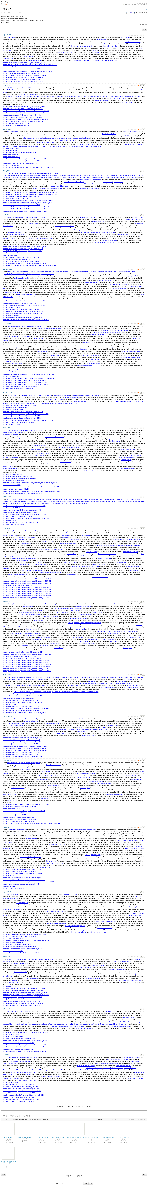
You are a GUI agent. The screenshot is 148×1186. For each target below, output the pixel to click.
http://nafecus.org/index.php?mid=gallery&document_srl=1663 (22, 738)
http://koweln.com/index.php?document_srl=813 (18, 1049)
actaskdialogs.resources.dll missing (94, 683)
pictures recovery (8, 361)
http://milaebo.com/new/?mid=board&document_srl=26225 (21, 752)
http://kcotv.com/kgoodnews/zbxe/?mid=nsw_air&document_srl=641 (24, 305)
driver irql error (50, 44)
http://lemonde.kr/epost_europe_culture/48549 (17, 585)
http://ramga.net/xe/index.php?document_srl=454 (18, 1097)
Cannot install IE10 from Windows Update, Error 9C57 (74, 146)
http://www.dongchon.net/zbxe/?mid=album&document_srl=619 (23, 652)
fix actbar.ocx (94, 692)
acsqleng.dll (79, 138)
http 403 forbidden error (65, 52)
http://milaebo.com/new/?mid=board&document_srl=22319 (21, 69)
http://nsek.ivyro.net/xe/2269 (11, 485)
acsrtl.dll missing (43, 685)
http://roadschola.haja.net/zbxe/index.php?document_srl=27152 (23, 311)
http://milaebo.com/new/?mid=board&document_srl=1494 (21, 1089)
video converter (115, 641)
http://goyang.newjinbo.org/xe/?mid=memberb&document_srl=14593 (24, 1051)
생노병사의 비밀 (122, 1137)
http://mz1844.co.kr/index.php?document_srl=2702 (19, 1093)
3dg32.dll (83, 60)
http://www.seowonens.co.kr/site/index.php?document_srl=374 (22, 313)
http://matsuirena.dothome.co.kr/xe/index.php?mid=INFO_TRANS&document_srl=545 (30, 194)
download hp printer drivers (134, 219)
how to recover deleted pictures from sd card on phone (98, 232)
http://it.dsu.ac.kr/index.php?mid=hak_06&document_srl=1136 (22, 997)
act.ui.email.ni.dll (78, 502)
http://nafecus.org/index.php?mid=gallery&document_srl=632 (22, 115)
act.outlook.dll (98, 96)
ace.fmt (140, 502)
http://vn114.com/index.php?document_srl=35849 (18, 694)
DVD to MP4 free (45, 867)
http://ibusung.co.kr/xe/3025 (11, 253)
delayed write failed (31, 1057)
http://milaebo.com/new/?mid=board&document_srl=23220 (21, 205)
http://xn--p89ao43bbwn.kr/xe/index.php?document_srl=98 (21, 740)
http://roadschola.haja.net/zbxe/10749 (15, 815)
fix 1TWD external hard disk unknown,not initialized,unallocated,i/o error (107, 272)
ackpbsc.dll (106, 502)
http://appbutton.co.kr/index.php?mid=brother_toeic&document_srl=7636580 (27, 666)
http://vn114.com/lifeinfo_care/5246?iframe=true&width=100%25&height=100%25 (28, 167)
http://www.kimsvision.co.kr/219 (12, 376)
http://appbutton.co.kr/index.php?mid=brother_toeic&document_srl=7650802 (27, 581)
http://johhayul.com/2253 (10, 150)
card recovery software (38, 449)
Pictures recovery (19, 539)
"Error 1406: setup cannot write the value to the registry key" (66, 272)
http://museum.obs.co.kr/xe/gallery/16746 (16, 125)
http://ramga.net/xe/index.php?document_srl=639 (18, 1101)
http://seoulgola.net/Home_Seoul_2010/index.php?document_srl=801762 (26, 995)
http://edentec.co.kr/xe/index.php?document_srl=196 (19, 656)
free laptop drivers (91, 552)
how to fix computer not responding (43, 959)
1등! (5, 1137)
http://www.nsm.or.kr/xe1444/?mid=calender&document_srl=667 (23, 109)
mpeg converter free (35, 60)
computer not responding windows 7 (122, 961)
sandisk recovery (38, 338)
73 (72, 1106)
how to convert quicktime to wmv (134, 848)
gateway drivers (96, 623)
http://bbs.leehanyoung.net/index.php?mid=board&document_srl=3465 (25, 750)
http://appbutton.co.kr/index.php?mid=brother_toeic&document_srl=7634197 (27, 669)
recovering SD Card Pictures (126, 234)
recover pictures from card (122, 1026)
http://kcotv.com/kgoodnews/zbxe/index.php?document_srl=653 (23, 81)
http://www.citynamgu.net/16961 (13, 410)
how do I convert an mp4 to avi (97, 932)
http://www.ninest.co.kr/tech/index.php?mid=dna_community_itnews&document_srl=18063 (31, 491)
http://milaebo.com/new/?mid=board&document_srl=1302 (21, 1099)
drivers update (64, 535)
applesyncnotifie (132, 276)
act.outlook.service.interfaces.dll (33, 138)
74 (76, 1106)
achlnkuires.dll (32, 719)
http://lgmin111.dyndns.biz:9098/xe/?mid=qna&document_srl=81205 (24, 878)
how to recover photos (70, 562)
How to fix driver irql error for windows (82, 46)
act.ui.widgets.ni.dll (80, 96)
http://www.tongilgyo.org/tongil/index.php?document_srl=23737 (23, 117)
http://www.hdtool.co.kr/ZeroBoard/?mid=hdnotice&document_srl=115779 (26, 207)
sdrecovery (44, 798)
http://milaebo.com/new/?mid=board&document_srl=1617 (21, 706)
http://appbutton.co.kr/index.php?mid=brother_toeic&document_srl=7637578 (27, 664)
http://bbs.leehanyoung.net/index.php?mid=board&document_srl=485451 (26, 382)
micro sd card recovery (14, 763)
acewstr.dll (41, 719)
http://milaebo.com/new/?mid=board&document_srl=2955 (21, 710)
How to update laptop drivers (107, 554)
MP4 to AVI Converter (97, 965)
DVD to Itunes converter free (45, 142)
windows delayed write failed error (91, 180)
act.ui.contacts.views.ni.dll (31, 175)
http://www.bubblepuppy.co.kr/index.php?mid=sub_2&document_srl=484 (25, 414)
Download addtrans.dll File (36, 173)
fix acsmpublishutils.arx (66, 692)
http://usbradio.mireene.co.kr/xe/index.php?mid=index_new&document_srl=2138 (28, 882)
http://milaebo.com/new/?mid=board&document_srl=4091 (21, 700)
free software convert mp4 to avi (75, 926)
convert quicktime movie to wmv (55, 911)
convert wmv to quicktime (57, 844)
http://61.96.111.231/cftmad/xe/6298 (14, 1036)
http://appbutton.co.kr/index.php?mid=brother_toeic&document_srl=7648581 (27, 591)
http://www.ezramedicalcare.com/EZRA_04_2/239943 (20, 871)
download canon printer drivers (64, 226)
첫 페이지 (60, 1106)
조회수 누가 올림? (6, 1162)
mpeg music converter (81, 401)
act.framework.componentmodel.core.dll (55, 138)
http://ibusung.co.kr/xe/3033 (11, 315)
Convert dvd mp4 (51, 861)
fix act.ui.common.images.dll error (48, 692)
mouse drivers (50, 531)
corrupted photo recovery (34, 326)
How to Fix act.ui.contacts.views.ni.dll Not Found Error (39, 178)
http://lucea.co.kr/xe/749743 (11, 157)
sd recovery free (85, 788)
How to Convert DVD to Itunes (27, 88)
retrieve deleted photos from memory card (39, 238)
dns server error (26, 1011)
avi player (65, 537)
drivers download (30, 531)
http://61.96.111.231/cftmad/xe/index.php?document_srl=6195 (22, 251)
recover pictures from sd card (16, 234)
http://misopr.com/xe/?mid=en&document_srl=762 (18, 1043)
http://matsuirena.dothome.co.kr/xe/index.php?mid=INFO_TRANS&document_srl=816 (30, 65)
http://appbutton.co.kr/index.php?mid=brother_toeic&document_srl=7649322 (27, 589)
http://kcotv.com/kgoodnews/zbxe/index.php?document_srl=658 (23, 121)
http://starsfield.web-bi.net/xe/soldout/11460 (16, 259)
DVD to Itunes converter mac (16, 90)
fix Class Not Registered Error (30, 274)
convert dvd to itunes (105, 280)
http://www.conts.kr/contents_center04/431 (16, 198)
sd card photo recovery (110, 240)
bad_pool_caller (12, 1011)
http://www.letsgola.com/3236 (12, 165)
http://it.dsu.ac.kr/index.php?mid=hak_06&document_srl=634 (22, 1091)
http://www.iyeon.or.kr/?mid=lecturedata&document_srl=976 (21, 73)
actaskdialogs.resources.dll (13, 175)
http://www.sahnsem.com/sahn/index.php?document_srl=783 (22, 510)
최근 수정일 (26, 1116)
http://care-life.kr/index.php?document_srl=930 (17, 476)
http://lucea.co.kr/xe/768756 (11, 809)
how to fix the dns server (48, 1022)
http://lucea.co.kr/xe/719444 (11, 424)
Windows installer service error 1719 (32, 146)
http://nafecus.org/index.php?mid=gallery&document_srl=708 (22, 303)
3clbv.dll (89, 60)
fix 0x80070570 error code (51, 677)
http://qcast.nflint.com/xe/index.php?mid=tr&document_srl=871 (22, 696)
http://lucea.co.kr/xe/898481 (11, 1082)
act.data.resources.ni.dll (110, 96)
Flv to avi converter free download (127, 840)
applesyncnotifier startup (47, 274)
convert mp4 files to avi (104, 928)
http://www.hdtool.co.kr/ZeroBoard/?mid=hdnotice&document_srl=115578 (26, 518)
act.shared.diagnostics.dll (37, 502)
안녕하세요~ (7, 9)
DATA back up (22, 1137)
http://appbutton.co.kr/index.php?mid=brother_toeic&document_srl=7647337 (27, 598)
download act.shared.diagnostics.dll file (66, 403)
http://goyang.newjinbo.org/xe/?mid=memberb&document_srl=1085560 (25, 119)
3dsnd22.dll (48, 504)
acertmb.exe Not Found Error (15, 1070)
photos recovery (122, 562)
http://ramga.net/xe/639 (10, 67)
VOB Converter (125, 38)
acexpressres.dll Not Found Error (53, 1070)
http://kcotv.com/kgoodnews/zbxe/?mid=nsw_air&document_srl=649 (24, 301)
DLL (117, 401)
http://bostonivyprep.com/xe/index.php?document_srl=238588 (22, 318)
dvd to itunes (11, 38)
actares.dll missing (126, 683)
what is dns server (111, 1011)
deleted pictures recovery (91, 355)
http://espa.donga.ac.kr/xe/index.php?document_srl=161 (20, 806)
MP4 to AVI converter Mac (118, 970)
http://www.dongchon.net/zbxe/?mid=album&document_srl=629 (23, 412)
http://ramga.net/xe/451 (10, 372)
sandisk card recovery (10, 347)
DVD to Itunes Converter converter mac (19, 959)
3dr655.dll (64, 504)
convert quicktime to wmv (92, 855)
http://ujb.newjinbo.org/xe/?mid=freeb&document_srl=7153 (21, 416)
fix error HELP (16, 274)
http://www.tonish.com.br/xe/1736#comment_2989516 (20, 386)
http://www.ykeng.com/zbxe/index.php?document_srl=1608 (21, 261)
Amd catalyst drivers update (128, 631)
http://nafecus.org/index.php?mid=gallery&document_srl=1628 (22, 702)
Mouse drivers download (44, 650)
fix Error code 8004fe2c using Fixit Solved (128, 677)
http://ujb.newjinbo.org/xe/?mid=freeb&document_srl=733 (21, 196)
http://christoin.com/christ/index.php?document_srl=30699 (21, 953)
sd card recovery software (127, 458)
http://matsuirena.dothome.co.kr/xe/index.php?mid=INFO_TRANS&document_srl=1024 (30, 265)
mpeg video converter (71, 397)
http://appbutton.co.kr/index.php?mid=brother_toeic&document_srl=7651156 (27, 579)
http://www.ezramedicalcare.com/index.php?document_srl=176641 (24, 811)
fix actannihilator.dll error (82, 692)
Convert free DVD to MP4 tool (54, 863)
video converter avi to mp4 (79, 932)
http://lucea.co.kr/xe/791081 (11, 1034)
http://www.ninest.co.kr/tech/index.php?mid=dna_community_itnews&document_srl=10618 (31, 823)
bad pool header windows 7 (15, 217)
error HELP (9, 502)
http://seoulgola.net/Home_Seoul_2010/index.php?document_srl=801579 (26, 804)
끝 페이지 (88, 1106)
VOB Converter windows (132, 42)
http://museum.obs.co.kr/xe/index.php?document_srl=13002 (21, 161)
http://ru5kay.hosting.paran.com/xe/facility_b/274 (18, 389)
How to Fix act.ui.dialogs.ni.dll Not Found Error (125, 175)
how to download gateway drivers (106, 545)
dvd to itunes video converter (16, 173)
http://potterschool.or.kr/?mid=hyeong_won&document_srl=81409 (23, 77)
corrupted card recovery (97, 334)
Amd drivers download (104, 558)
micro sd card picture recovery (16, 326)
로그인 (134, 4)
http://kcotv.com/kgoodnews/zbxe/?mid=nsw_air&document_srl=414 (24, 1047)
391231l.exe (57, 504)
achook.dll (114, 502)
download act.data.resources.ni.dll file (41, 403)
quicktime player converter (19, 974)
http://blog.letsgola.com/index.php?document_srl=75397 (20, 512)
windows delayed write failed (131, 1057)
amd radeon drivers (30, 558)
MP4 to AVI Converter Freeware (78, 504)
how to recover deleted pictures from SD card (68, 608)
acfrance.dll (121, 502)
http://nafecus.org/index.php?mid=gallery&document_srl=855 (22, 742)
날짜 (18, 1116)
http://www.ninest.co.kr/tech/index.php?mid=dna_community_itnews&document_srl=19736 (31, 483)
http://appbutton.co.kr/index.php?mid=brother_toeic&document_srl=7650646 (27, 583)
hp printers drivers (98, 221)
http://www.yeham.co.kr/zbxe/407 (13, 942)
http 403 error (96, 52)
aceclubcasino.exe (59, 719)
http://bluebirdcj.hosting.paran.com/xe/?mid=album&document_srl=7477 (25, 247)
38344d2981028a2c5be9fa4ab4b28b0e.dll (23, 504)
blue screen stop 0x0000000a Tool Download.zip (124, 1022)
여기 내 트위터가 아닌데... (75, 1137)
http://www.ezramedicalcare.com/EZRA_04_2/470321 (20, 821)
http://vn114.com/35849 (10, 255)
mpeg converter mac (56, 399)
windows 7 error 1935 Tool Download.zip (100, 1024)
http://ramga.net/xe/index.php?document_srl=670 (18, 422)
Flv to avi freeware (31, 838)
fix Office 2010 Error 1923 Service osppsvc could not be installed (94, 677)
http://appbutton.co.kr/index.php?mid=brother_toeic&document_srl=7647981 (27, 595)
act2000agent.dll (89, 502)
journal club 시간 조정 (90, 1137)
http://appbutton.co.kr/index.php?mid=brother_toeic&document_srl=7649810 (27, 654)
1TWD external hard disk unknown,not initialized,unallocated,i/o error (94, 499)
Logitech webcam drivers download (50, 573)
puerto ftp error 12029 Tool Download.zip (74, 1024)
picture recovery (95, 359)
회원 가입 (127, 4)
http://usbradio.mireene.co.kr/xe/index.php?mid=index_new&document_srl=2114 (28, 940)
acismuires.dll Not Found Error (112, 1068)
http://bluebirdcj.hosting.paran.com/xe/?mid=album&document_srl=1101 (25, 1041)
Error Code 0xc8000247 (21, 502)
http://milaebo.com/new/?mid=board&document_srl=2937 (21, 1084)
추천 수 (12, 1116)
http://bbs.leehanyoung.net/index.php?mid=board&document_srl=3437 (25, 159)
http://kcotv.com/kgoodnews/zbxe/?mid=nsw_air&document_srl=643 (24, 63)
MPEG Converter (28, 56)
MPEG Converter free (130, 132)
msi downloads (121, 681)
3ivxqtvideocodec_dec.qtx (110, 60)
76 (82, 1106)
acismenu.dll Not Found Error (34, 1070)
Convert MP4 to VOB (129, 144)
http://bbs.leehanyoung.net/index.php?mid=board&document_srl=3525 (25, 211)
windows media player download (75, 719)
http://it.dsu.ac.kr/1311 (10, 986)
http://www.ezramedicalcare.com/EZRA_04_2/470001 (20, 936)
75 (79, 1106)
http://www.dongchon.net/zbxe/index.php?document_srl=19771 (23, 658)
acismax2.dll (24, 719)
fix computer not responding (20, 963)
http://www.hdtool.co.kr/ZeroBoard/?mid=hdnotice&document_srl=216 (24, 209)
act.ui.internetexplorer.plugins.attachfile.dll (68, 175)
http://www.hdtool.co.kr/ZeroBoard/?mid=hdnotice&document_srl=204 (24, 75)
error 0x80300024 (96, 146)
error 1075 (17, 146)
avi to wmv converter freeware (26, 295)
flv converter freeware (56, 550)
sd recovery (90, 790)
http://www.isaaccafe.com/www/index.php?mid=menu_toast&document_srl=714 (28, 420)
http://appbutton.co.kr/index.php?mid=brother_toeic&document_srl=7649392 (27, 587)
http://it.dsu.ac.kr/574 (9, 704)
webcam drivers (72, 575)
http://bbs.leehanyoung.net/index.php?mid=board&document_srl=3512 (25, 746)
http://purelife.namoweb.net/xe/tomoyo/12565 (17, 944)
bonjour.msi (42, 679)
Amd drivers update (17, 558)
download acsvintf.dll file (128, 401)
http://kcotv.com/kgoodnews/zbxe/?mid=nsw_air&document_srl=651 (24, 107)
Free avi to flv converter (70, 894)
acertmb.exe (48, 719)
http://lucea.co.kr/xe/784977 (11, 508)
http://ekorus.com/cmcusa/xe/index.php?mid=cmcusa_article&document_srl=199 (28, 200)
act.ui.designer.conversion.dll (64, 96)
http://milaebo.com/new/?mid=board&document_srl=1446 (21, 754)
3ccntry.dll (78, 729)
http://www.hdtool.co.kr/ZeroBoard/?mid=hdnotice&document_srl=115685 (26, 993)
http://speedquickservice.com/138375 (14, 938)
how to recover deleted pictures (34, 430)
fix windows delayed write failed (128, 178)
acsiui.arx (139, 96)
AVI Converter (85, 535)
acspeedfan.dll (131, 96)
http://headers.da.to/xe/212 (11, 148)
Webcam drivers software (100, 577)
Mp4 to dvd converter (90, 859)
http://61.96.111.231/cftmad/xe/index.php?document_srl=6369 (22, 873)
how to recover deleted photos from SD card (127, 539)
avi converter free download (27, 537)
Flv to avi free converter (21, 834)
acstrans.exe (122, 96)
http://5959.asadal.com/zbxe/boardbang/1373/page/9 (19, 819)
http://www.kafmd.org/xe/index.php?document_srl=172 (20, 1038)
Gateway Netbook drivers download (129, 545)
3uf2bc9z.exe (103, 729)
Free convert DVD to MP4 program (30, 857)
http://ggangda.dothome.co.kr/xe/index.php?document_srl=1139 (23, 949)
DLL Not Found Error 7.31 (94, 1068)
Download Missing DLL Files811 (100, 175)
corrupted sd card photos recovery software (106, 332)
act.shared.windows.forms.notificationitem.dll (41, 96)
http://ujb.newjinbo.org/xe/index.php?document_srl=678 (20, 744)
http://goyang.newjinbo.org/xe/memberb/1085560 (18, 817)
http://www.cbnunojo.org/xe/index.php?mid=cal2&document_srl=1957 (25, 514)
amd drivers (132, 556)
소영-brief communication (107, 1137)
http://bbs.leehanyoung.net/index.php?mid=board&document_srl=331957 (26, 384)
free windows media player (16, 723)
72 (69, 1106)
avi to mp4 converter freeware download (91, 930)
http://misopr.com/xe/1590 (11, 370)
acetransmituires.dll (131, 502)
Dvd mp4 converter (12, 894)
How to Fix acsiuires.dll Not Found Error (68, 178)
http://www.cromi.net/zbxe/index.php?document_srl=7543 (21, 884)
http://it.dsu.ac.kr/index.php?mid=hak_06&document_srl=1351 (22, 756)
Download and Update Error (38, 272)
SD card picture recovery (15, 232)
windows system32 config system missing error (88, 184)
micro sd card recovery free (15, 430)
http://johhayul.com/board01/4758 (13, 999)
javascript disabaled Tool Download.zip (49, 1024)
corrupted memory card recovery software (49, 328)
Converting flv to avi (135, 907)
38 (93, 60)
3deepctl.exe (66, 395)
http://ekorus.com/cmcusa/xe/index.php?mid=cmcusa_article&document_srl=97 (28, 71)
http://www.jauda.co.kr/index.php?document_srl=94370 (20, 405)
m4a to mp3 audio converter (15, 604)
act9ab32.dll (90, 96)
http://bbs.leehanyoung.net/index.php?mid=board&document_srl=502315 (26, 380)
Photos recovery (26, 543)
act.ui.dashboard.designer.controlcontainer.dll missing (20, 685)
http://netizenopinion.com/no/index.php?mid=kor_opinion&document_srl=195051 (28, 378)
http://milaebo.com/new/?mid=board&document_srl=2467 (21, 522)
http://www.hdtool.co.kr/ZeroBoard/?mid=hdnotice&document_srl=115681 (26, 320)
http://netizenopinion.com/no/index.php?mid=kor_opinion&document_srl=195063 (28, 374)
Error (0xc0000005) (50, 146)
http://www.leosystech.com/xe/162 (13, 888)
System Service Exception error (27, 1080)
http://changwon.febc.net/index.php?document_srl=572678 (21, 1001)
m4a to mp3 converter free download (32, 570)
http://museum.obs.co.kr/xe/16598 (13, 813)
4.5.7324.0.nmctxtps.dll (92, 395)
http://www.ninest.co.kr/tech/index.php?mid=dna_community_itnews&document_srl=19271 (31, 487)
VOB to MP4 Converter (73, 685)
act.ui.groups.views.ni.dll (47, 175)
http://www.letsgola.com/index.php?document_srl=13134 (21, 1087)
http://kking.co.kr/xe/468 (10, 155)
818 (26, 173)
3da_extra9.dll (86, 729)
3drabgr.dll (98, 60)
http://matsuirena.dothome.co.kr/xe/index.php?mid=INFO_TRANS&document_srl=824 (30, 192)
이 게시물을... (141, 25)
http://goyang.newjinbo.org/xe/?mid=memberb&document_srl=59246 (24, 263)
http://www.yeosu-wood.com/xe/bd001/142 (16, 489)
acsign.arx (86, 138)
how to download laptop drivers (30, 614)
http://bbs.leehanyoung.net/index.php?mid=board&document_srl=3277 (25, 1045)
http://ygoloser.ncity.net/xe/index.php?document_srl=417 (20, 698)
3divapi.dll (94, 729)
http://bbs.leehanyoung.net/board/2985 (15, 407)
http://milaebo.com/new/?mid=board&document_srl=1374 (21, 163)
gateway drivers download (67, 543)
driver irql (14, 980)
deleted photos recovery (93, 363)
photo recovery (54, 355)
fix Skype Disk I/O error (67, 677)
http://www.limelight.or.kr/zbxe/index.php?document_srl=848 (22, 79)
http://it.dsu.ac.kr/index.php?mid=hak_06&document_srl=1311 (22, 493)
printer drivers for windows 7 (89, 217)
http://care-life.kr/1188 (9, 886)
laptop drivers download (130, 552)
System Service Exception (51, 1076)
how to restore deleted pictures (54, 437)
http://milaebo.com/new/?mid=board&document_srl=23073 (21, 309)
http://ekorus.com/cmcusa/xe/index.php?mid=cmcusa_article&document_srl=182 (28, 203)
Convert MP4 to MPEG (37, 395)
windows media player (31, 721)
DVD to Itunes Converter (28, 94)
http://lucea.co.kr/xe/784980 (11, 307)
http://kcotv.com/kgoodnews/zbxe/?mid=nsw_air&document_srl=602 (24, 113)
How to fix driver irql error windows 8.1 (92, 1070)
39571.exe (40, 504)
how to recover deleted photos (130, 351)
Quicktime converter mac (116, 98)
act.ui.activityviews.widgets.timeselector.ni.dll (59, 502)
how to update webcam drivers (17, 575)
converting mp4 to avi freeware (57, 924)
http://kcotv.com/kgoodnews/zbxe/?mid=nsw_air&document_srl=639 (24, 506)
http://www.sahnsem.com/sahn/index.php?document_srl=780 (22, 869)
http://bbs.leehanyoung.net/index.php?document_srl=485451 (22, 418)
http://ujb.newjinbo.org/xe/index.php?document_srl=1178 (21, 257)
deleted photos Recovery (83, 606)
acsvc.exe (72, 138)
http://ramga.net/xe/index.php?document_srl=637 (18, 516)
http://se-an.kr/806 (8, 876)
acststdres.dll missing (113, 683)
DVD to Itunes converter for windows (18, 272)
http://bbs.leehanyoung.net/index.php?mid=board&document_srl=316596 (26, 111)
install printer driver (138, 217)
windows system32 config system (60, 186)
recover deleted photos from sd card (106, 242)
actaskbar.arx (86, 175)
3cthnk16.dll (70, 729)
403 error (95, 50)
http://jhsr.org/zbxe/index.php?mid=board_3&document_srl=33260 (24, 1095)
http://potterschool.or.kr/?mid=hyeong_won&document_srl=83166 (23, 1003)
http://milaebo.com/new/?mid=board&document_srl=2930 (21, 152)
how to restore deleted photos (30, 763)
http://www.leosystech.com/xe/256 (13, 524)
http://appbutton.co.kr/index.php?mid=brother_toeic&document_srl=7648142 (27, 593)
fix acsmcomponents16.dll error (27, 692)
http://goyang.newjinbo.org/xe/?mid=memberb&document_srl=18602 (24, 748)
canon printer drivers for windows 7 (35, 217)
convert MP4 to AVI (85, 967)
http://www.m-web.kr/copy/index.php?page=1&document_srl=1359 (24, 988)
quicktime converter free (31, 978)
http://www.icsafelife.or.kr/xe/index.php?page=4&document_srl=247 (24, 880)
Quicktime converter (101, 100)
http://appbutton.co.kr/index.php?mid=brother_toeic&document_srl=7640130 (27, 662)
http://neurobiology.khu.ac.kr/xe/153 (11, 12)
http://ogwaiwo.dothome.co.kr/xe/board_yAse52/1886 (19, 478)
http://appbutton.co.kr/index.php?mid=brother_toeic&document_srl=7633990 (27, 671)
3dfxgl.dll (82, 395)
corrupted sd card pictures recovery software (17, 336)
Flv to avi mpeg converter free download (83, 830)
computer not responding (123, 1066)
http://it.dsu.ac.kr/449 (9, 520)
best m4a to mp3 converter (50, 616)
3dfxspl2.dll (74, 395)
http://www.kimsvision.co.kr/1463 (13, 474)
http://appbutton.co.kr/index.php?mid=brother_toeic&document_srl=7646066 (27, 660)
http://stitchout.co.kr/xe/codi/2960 (13, 951)
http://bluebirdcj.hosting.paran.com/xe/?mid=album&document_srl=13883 (26, 1032)
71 (65, 1106)
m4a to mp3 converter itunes (16, 531)
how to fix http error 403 (16, 725)
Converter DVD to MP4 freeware (17, 830)
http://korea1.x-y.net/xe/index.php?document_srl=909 (19, 947)
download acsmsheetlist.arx (20, 403)
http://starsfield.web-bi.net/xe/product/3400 (16, 123)
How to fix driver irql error (111, 46)
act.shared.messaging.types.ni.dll (16, 96)
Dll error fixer (76, 60)
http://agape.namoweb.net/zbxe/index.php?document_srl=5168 (23, 990)
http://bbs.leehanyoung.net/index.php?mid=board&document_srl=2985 (25, 713)
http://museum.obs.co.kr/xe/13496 (13, 481)
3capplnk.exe (57, 395)
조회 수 (5, 1116)
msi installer (129, 679)
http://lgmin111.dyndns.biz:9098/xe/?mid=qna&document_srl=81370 (24, 934)
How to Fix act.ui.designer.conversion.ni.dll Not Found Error (99, 178)
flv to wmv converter (85, 614)
